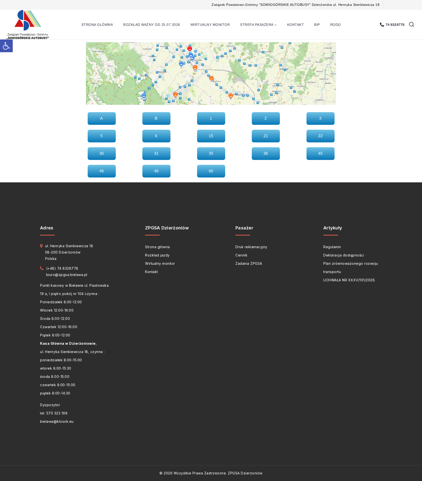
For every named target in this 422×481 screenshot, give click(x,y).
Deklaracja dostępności (343, 255)
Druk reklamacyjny (251, 247)
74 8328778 (395, 25)
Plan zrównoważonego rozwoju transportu (350, 267)
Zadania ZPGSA (248, 263)
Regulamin (332, 247)
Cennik (241, 255)
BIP (317, 25)
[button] (6, 45)
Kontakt (295, 25)
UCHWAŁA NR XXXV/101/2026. (349, 280)
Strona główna (97, 25)
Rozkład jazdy (157, 255)
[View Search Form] (411, 24)
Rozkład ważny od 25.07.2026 (151, 25)
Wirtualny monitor (210, 25)
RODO (335, 25)
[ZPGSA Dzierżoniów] (28, 24)
